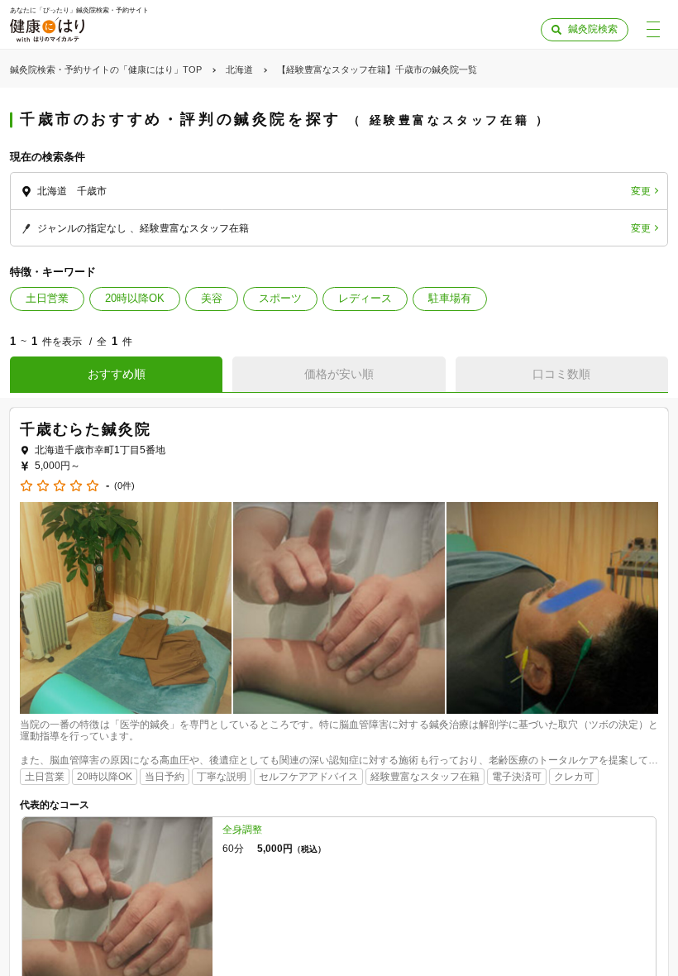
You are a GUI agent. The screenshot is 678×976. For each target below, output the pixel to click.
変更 (641, 191)
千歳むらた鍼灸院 (85, 429)
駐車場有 (449, 298)
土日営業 (47, 298)
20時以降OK (135, 298)
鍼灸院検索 (593, 29)
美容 (211, 298)
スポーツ (280, 298)
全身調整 (242, 829)
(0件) (124, 485)
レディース (365, 298)
